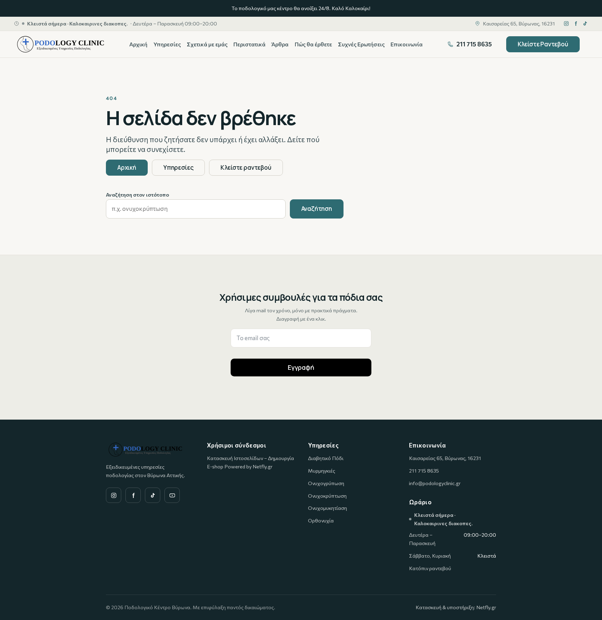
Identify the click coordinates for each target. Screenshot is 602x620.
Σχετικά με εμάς (207, 44)
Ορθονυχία (321, 520)
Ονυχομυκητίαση (327, 508)
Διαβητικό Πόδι (326, 458)
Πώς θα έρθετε (313, 44)
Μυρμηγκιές (321, 470)
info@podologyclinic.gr (435, 483)
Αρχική (138, 44)
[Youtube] (172, 495)
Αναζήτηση (316, 209)
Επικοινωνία (407, 44)
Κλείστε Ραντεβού (543, 44)
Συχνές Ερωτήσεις (361, 44)
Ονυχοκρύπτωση (327, 495)
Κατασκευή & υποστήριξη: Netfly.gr (456, 607)
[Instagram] (566, 23)
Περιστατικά (249, 44)
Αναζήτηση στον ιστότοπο (137, 194)
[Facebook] (576, 23)
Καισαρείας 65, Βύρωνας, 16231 (445, 458)
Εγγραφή (301, 367)
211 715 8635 (424, 470)
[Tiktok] (585, 23)
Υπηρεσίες (167, 44)
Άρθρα (279, 44)
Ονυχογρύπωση (326, 483)
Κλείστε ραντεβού (246, 167)
